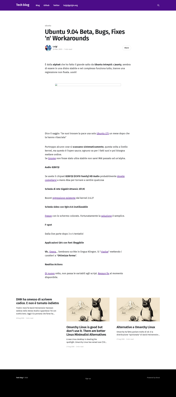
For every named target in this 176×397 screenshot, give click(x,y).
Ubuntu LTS (103, 133)
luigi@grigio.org (70, 5)
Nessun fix (103, 273)
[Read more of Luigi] (48, 48)
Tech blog (22, 5)
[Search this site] (158, 5)
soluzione (106, 215)
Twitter (56, 5)
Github (46, 5)
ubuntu (48, 26)
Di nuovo (50, 273)
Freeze (48, 215)
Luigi (55, 46)
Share (126, 48)
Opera (52, 251)
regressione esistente (64, 198)
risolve (104, 251)
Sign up (88, 378)
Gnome (52, 158)
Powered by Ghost (153, 378)
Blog (38, 5)
